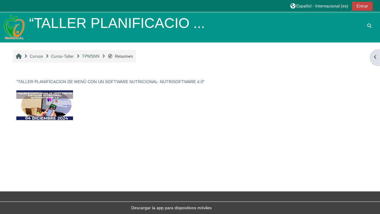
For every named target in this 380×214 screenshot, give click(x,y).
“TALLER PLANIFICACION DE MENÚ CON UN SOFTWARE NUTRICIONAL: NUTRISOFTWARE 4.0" (110, 81)
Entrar (362, 6)
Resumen (124, 56)
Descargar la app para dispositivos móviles (171, 207)
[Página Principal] (14, 27)
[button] (319, 5)
